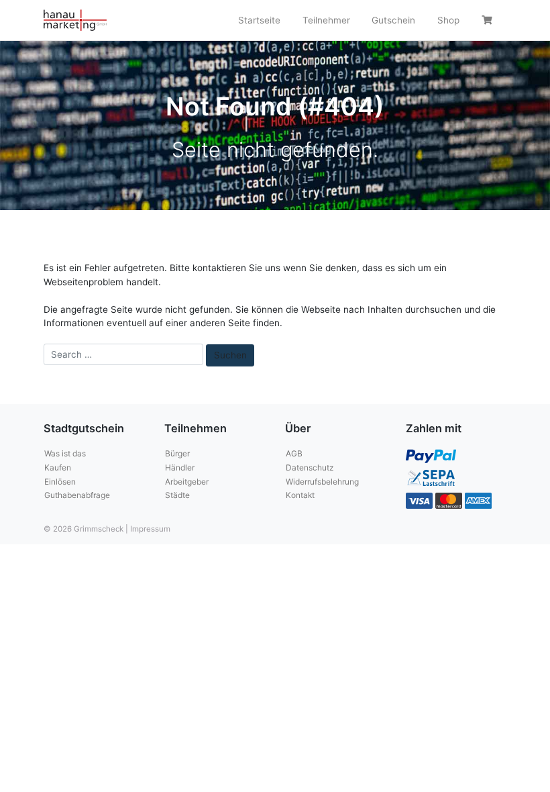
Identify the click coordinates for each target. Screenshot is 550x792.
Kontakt (300, 495)
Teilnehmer (326, 20)
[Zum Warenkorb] (488, 20)
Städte (177, 495)
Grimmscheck (98, 529)
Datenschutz (309, 467)
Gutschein (393, 20)
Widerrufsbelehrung (322, 482)
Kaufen (57, 467)
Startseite (259, 20)
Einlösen (60, 482)
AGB (294, 453)
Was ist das (65, 453)
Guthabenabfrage (77, 495)
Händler (180, 467)
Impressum (150, 529)
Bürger (177, 453)
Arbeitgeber (187, 482)
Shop (448, 20)
